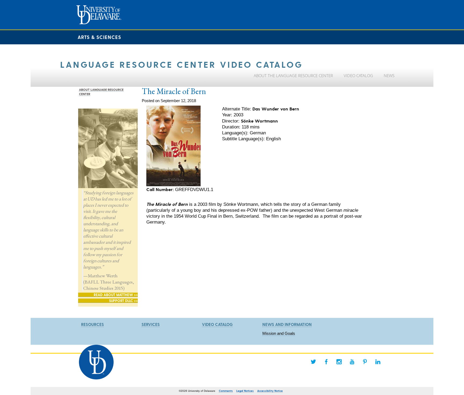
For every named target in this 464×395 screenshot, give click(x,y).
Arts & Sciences (99, 37)
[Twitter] (313, 362)
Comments (226, 390)
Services (151, 324)
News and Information (287, 324)
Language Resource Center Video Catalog (181, 64)
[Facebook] (326, 362)
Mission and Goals (278, 333)
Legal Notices (245, 390)
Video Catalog (217, 324)
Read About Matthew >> (116, 295)
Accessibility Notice (270, 390)
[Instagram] (339, 362)
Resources (92, 324)
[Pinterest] (365, 362)
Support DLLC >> (123, 301)
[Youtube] (352, 362)
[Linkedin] (378, 362)
